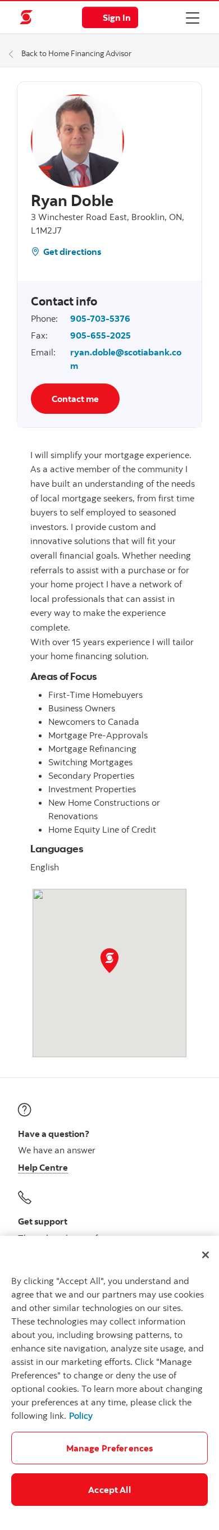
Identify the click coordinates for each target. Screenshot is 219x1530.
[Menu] (192, 17)
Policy (81, 1415)
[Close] (205, 1255)
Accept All (109, 1489)
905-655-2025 (100, 335)
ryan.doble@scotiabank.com (125, 358)
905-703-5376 (100, 318)
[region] (109, 1383)
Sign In (117, 17)
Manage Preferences (109, 1448)
